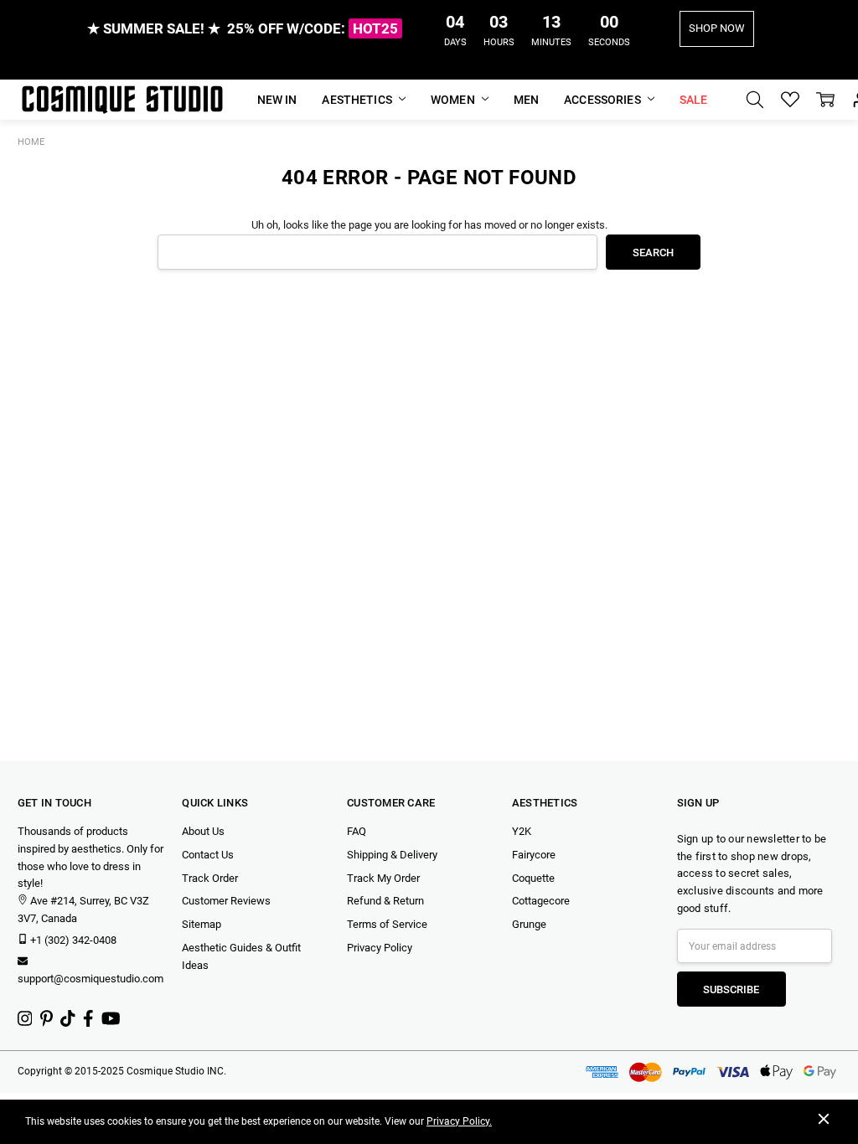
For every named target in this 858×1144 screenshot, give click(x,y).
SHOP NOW (717, 28)
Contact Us (208, 854)
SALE (694, 99)
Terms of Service (387, 924)
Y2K (521, 831)
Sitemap (201, 924)
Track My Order (383, 878)
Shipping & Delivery (392, 854)
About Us (203, 831)
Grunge (529, 924)
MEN (526, 99)
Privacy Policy (379, 947)
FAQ (356, 831)
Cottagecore (541, 900)
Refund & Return (385, 900)
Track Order (210, 878)
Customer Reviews (226, 900)
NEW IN (277, 99)
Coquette (533, 878)
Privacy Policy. (459, 1121)
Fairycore (534, 854)
